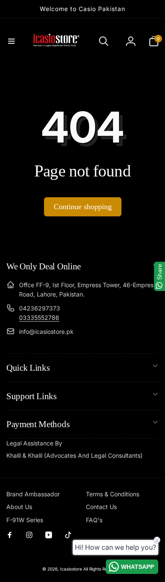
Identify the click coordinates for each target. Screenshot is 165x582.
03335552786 (39, 317)
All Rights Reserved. (103, 568)
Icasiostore (71, 568)
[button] (11, 41)
